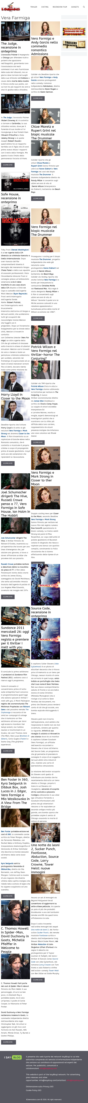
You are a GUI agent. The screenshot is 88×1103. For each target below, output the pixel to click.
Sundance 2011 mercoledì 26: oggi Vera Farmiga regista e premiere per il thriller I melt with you (15, 637)
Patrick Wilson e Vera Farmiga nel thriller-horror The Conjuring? (45, 352)
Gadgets (75, 7)
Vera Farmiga (45, 77)
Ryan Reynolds (20, 294)
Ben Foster (5, 831)
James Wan (39, 401)
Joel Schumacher (8, 538)
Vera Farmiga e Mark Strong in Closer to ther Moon (42, 478)
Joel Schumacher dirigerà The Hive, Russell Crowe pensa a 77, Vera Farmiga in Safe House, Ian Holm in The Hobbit (15, 503)
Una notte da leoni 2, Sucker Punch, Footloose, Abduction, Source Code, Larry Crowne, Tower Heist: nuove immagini (45, 858)
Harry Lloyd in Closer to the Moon (15, 396)
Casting (44, 7)
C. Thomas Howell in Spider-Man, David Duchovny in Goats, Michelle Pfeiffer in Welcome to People (15, 940)
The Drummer (45, 174)
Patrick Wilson (37, 386)
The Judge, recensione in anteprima (11, 47)
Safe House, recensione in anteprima (11, 198)
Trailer (33, 7)
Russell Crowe (7, 564)
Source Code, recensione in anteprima (41, 612)
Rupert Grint (36, 166)
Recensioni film (60, 7)
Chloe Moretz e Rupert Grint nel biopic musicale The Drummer (43, 132)
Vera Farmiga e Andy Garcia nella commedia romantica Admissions (44, 46)
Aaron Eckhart (45, 169)
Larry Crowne (45, 965)
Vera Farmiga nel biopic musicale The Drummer (44, 231)
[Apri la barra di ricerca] (84, 7)
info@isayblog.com (48, 1068)
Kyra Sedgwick (7, 863)
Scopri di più (7, 165)
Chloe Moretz (43, 163)
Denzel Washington (20, 250)
